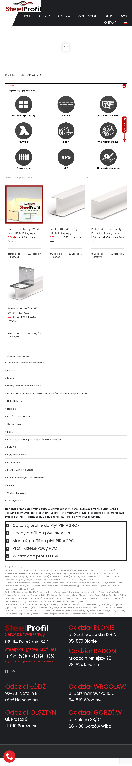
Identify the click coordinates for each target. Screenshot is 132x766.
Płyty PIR (11, 447)
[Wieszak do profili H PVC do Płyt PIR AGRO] (24, 284)
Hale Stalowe (14, 401)
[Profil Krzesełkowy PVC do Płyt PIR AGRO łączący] (24, 204)
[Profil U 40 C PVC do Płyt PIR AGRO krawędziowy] (108, 204)
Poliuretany (13, 462)
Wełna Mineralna (16, 493)
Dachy (10, 378)
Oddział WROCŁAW (97, 686)
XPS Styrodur (14, 500)
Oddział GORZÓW (95, 712)
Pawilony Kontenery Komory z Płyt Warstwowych (34, 439)
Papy (10, 431)
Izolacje (11, 408)
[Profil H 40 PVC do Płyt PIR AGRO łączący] (66, 204)
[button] (66, 525)
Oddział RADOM (92, 651)
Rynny (10, 485)
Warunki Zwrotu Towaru (41, 661)
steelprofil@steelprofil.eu (30, 649)
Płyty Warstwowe (16, 454)
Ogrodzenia (14, 424)
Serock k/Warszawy (25, 634)
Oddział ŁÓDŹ (25, 686)
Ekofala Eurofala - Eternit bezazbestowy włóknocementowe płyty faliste (47, 393)
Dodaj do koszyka (15, 255)
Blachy (11, 370)
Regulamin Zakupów (16, 661)
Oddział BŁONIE (91, 627)
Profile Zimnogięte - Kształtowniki (25, 477)
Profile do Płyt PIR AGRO (20, 470)
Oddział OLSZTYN (30, 712)
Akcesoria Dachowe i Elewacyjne (25, 362)
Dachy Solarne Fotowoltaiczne (24, 385)
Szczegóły (35, 253)
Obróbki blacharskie (18, 416)
